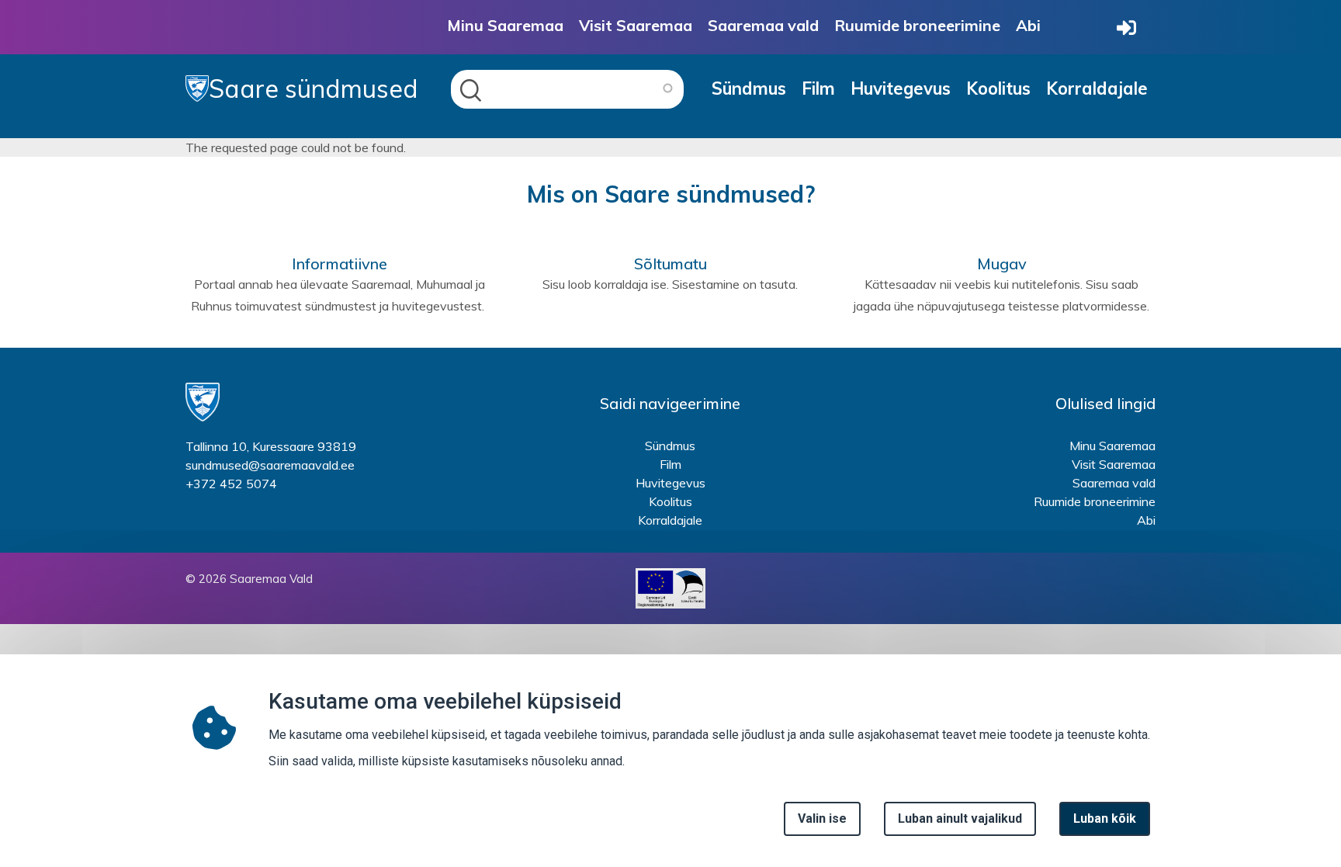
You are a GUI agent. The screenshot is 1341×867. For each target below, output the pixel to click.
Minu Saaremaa (505, 25)
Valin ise (822, 818)
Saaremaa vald (763, 25)
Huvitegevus (901, 88)
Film (818, 88)
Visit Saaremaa (635, 25)
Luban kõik (1104, 818)
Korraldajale (1097, 88)
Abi (1028, 25)
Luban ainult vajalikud (960, 818)
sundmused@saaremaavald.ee (270, 465)
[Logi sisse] (1126, 29)
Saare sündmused (313, 88)
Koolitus (998, 88)
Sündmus (749, 88)
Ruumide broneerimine (917, 25)
